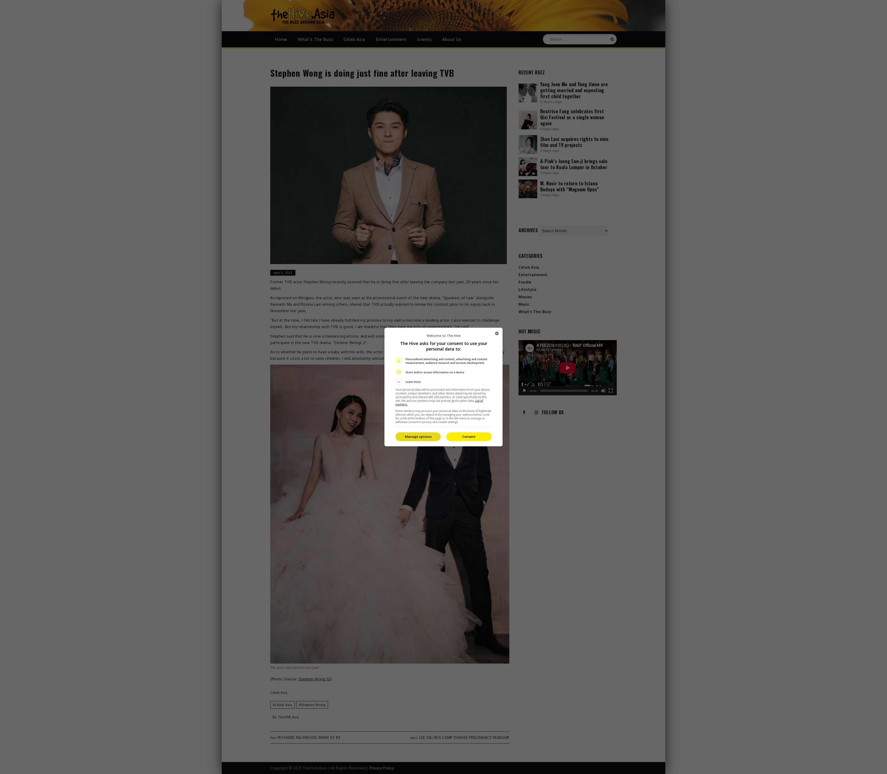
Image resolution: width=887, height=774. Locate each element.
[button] (443, 382)
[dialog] (443, 387)
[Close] (496, 333)
